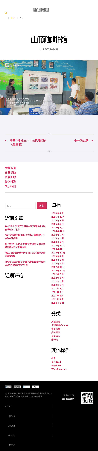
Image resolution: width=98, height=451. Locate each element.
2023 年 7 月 (57, 256)
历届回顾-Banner (59, 325)
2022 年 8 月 (57, 274)
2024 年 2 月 (57, 242)
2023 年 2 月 (57, 263)
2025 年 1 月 (57, 227)
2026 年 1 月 (57, 213)
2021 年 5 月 (57, 295)
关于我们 (10, 186)
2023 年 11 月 (58, 249)
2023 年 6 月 (57, 260)
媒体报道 (10, 181)
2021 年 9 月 (57, 288)
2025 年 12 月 (58, 217)
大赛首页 (10, 168)
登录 (53, 358)
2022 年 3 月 (57, 285)
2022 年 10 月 (58, 270)
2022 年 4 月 (57, 281)
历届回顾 (10, 177)
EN (21, 18)
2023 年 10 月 (58, 252)
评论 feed (56, 365)
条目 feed (56, 362)
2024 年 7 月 (57, 235)
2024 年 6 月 (57, 238)
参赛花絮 (55, 329)
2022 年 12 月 (58, 267)
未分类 (54, 339)
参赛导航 (10, 172)
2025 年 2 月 (57, 224)
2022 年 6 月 (57, 278)
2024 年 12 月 (58, 231)
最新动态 (55, 336)
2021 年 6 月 (57, 292)
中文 (13, 18)
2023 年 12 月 (58, 245)
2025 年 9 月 (57, 220)
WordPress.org (59, 369)
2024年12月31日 (50, 49)
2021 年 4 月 (57, 299)
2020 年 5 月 (57, 303)
